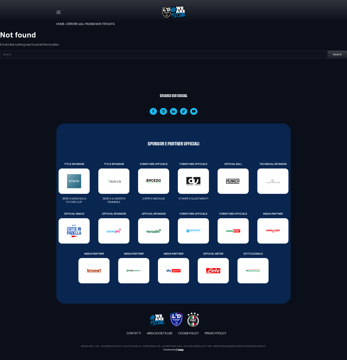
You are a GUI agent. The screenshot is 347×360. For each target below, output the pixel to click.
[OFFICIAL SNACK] (74, 231)
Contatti (134, 333)
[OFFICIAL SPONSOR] (113, 231)
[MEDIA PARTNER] (272, 231)
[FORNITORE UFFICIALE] (153, 181)
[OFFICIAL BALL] (233, 181)
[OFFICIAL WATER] (213, 270)
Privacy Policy (215, 333)
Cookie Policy (188, 333)
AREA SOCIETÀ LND (159, 333)
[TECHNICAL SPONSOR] (272, 181)
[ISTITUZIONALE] (253, 270)
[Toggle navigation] (58, 12)
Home (60, 24)
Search (337, 54)
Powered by (169, 349)
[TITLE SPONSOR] (74, 181)
